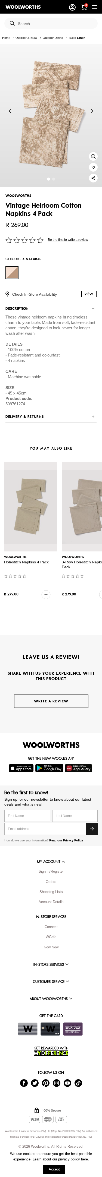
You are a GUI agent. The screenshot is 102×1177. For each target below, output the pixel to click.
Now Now (51, 947)
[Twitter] (35, 1083)
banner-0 (48, 179)
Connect (51, 927)
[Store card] (27, 1029)
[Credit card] (50, 1029)
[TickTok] (78, 1083)
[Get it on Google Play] (50, 768)
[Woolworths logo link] (23, 7)
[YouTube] (67, 1083)
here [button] (84, 1159)
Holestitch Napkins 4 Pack (26, 562)
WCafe (51, 937)
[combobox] (55, 24)
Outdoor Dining (53, 37)
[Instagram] (56, 1083)
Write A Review (51, 701)
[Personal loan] (73, 1029)
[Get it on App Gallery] (79, 768)
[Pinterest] (46, 1083)
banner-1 (53, 179)
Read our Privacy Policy (66, 840)
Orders (51, 882)
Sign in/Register (51, 871)
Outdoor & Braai (27, 37)
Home (6, 37)
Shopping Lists (51, 892)
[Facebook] (24, 1083)
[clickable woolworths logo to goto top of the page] (51, 745)
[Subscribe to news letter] (92, 829)
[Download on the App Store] (22, 768)
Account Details (51, 902)
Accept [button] (54, 1169)
